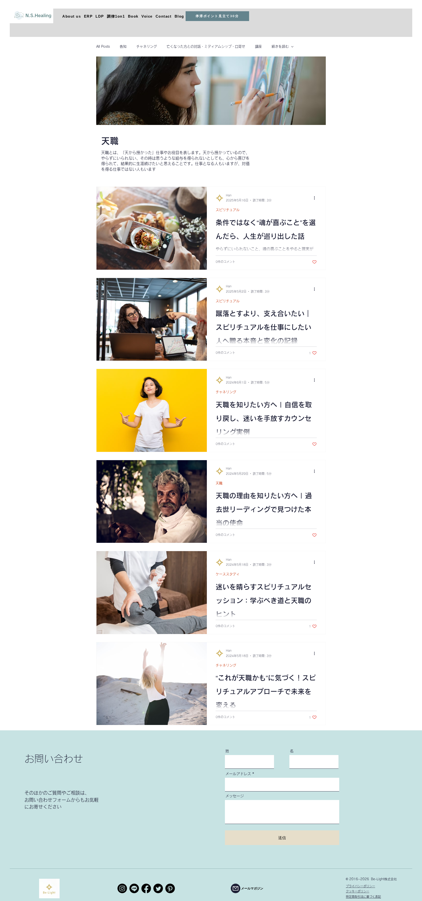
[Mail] (235, 888)
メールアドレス (238, 774)
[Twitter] (158, 888)
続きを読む (280, 46)
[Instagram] (122, 888)
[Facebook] (146, 888)
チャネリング (146, 46)
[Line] (134, 888)
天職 (219, 483)
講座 (258, 46)
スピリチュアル (228, 209)
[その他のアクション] (316, 198)
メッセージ (234, 796)
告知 (123, 46)
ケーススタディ (228, 574)
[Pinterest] (170, 888)
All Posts (103, 46)
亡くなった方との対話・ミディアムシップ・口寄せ (206, 46)
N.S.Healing (38, 15)
